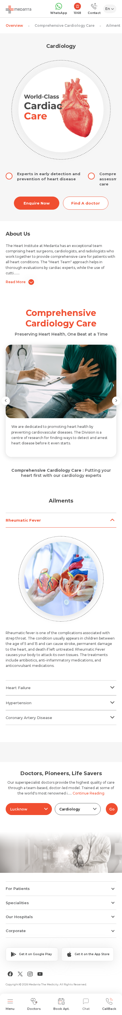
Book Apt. (61, 1009)
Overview (14, 25)
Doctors (34, 1009)
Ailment (113, 25)
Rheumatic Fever (23, 520)
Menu (10, 1009)
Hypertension (18, 703)
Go (112, 809)
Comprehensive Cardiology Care (64, 25)
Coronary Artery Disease (29, 717)
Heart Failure (18, 687)
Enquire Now (37, 203)
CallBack (109, 1009)
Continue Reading (88, 793)
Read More (16, 282)
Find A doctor (85, 203)
